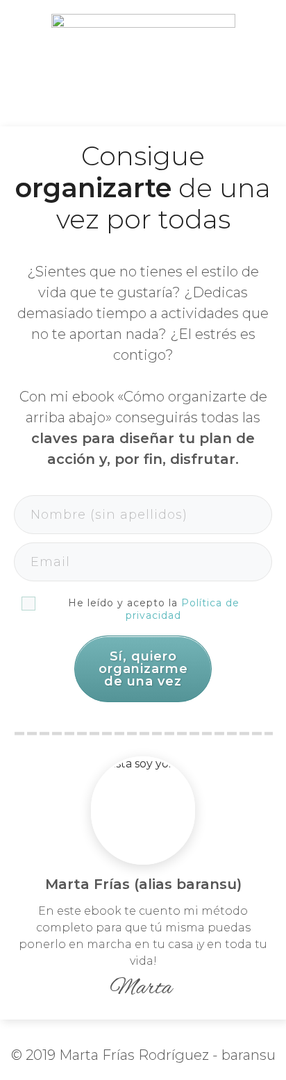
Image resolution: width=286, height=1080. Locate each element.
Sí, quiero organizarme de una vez (143, 669)
